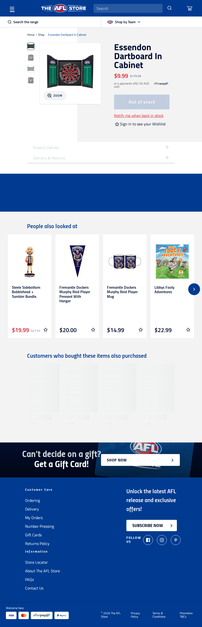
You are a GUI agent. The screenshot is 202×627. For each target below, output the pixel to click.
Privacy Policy (135, 614)
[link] (161, 85)
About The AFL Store (42, 571)
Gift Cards (33, 535)
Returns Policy (37, 543)
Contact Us (34, 588)
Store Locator (36, 562)
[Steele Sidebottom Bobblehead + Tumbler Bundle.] (29, 261)
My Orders (34, 518)
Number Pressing (39, 526)
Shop (41, 34)
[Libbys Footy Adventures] (172, 261)
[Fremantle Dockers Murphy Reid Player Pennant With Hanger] (77, 261)
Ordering (32, 500)
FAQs (29, 579)
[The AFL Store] (63, 8)
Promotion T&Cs (186, 614)
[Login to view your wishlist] (46, 330)
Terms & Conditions (159, 614)
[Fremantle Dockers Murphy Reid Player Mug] (125, 261)
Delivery (32, 509)
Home (30, 34)
